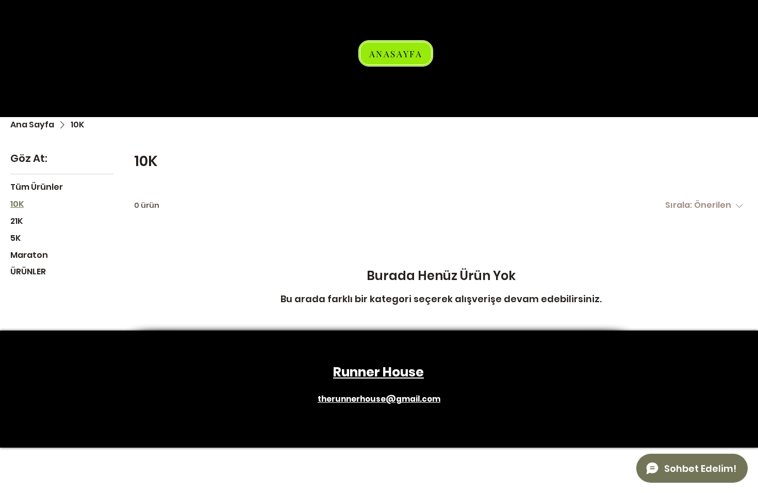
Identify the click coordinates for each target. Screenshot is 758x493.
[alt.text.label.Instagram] (379, 409)
